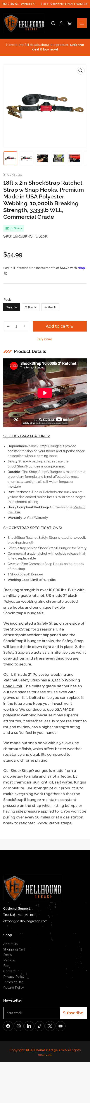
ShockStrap (12, 174)
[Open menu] (82, 23)
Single (11, 307)
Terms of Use (13, 982)
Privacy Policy (13, 977)
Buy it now (45, 339)
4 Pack (50, 307)
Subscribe (73, 1013)
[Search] (53, 23)
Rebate (9, 960)
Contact (9, 971)
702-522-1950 (26, 915)
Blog (6, 966)
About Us (10, 944)
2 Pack (30, 307)
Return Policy (13, 988)
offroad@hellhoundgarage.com (25, 921)
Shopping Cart (14, 949)
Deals (7, 955)
